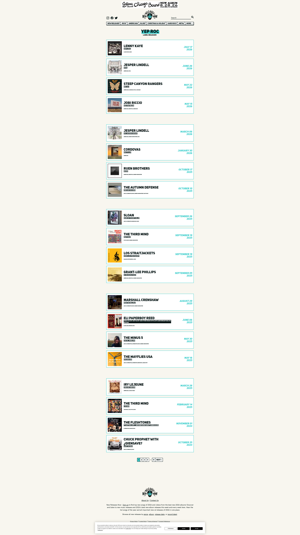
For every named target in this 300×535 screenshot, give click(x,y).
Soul (130, 70)
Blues (142, 23)
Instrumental (130, 259)
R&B (128, 325)
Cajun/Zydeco (132, 390)
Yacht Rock (146, 193)
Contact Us (154, 500)
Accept (196, 528)
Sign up (125, 505)
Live (129, 409)
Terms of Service (152, 521)
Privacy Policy (134, 521)
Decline (183, 528)
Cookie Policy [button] (128, 528)
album (151, 514)
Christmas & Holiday (156, 23)
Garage (125, 259)
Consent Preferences (164, 521)
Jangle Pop (145, 362)
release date (160, 514)
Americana (133, 23)
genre (146, 514)
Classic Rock (126, 52)
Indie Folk (131, 108)
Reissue (130, 325)
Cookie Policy (143, 521)
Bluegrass (131, 89)
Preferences (171, 528)
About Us (145, 500)
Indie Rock (136, 108)
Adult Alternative (128, 193)
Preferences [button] (100, 530)
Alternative (134, 343)
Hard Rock (172, 23)
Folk (135, 89)
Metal (181, 23)
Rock (124, 23)
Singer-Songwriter (133, 136)
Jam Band (138, 89)
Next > (159, 460)
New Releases (114, 23)
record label (172, 514)
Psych (125, 240)
